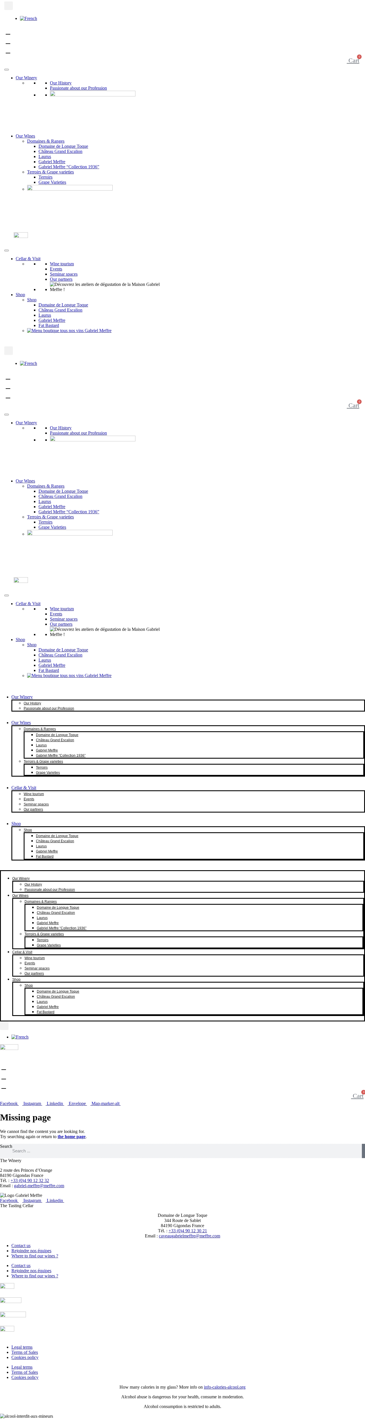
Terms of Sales (24, 1352)
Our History (61, 82)
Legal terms (22, 1347)
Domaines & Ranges (45, 141)
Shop (20, 294)
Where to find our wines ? (34, 1255)
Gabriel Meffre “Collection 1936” (68, 166)
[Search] (363, 1151)
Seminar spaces (64, 274)
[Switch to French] (28, 18)
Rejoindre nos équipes (31, 1250)
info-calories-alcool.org (225, 1387)
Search (6, 1146)
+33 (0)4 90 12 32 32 (30, 1180)
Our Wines (25, 136)
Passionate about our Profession (78, 88)
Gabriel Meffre (51, 161)
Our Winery (26, 77)
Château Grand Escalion (60, 151)
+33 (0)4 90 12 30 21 (188, 1230)
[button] (8, 5)
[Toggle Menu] (6, 69)
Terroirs (45, 177)
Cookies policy (24, 1357)
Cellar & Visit (28, 258)
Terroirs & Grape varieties (50, 171)
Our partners (61, 279)
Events (56, 268)
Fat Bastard (48, 325)
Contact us (21, 1245)
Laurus (44, 156)
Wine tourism (62, 263)
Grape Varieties (52, 182)
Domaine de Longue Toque (63, 146)
